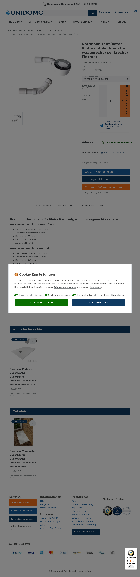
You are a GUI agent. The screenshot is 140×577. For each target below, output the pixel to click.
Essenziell (24, 295)
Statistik (39, 295)
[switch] (131, 566)
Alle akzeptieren (41, 302)
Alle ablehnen (98, 302)
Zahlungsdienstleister (60, 295)
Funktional (104, 295)
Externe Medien (85, 295)
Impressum (95, 287)
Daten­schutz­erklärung (65, 287)
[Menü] (135, 549)
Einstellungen (118, 295)
